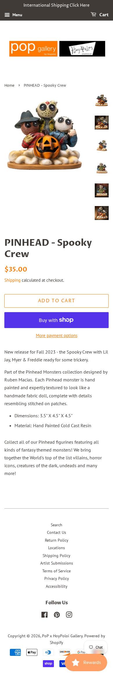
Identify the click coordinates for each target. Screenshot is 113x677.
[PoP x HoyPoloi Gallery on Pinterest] (57, 615)
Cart (104, 15)
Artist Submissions (56, 563)
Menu (16, 14)
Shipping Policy (56, 555)
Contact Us (56, 532)
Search (56, 524)
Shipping (12, 280)
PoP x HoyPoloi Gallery (62, 635)
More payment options (56, 335)
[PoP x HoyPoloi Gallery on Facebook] (44, 615)
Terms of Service (56, 571)
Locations (56, 547)
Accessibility (57, 586)
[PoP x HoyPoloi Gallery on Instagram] (69, 615)
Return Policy (56, 540)
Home (9, 85)
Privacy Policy (56, 578)
